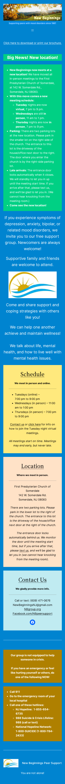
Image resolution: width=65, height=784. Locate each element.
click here (34, 424)
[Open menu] (32, 30)
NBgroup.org (32, 609)
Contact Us (32, 580)
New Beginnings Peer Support (42, 763)
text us (24, 550)
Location (32, 466)
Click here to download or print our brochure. (32, 43)
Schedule (32, 374)
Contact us (17, 424)
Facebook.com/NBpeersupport (32, 613)
